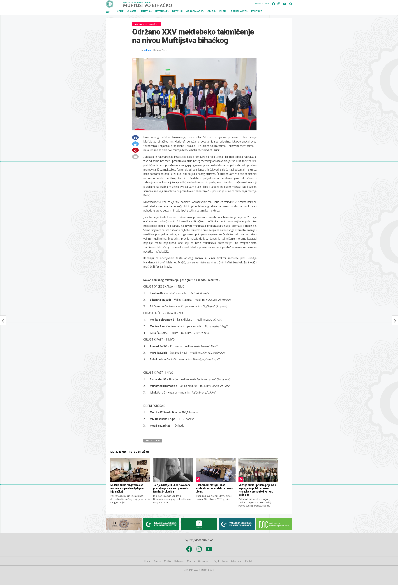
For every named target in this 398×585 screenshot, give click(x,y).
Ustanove (161, 11)
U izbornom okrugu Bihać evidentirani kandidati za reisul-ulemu (214, 488)
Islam (222, 11)
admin (147, 50)
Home (120, 11)
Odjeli (211, 11)
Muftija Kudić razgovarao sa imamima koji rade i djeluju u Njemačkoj (127, 488)
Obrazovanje (194, 11)
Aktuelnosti (239, 11)
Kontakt (256, 11)
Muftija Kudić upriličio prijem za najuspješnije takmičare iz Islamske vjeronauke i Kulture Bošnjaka (257, 490)
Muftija (146, 11)
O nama (132, 11)
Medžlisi (177, 11)
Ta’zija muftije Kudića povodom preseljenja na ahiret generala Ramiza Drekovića (171, 488)
